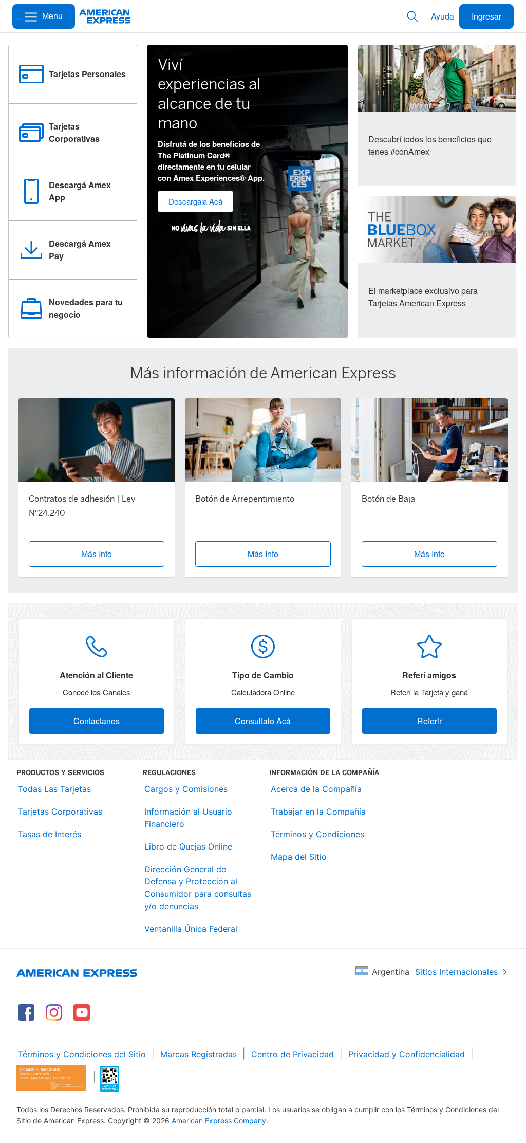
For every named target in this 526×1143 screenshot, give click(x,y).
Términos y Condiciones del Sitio (82, 1054)
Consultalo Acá (263, 721)
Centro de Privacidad (292, 1054)
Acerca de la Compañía (316, 789)
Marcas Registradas (198, 1054)
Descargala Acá (195, 201)
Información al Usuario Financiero (188, 817)
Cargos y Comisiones (186, 789)
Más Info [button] (96, 554)
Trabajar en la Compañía (318, 811)
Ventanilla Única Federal (190, 929)
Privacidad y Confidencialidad (406, 1054)
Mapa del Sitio (299, 857)
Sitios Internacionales (456, 972)
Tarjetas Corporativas (60, 811)
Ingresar (486, 16)
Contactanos (96, 721)
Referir (429, 721)
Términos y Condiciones (317, 834)
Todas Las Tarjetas (54, 789)
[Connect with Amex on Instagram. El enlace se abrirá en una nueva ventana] (54, 1012)
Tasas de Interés (49, 834)
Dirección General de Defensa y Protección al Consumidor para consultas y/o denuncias (197, 887)
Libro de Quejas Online (188, 846)
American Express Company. (220, 1120)
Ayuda (442, 16)
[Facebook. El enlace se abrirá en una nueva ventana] (26, 1012)
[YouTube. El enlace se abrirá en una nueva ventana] (81, 1012)
